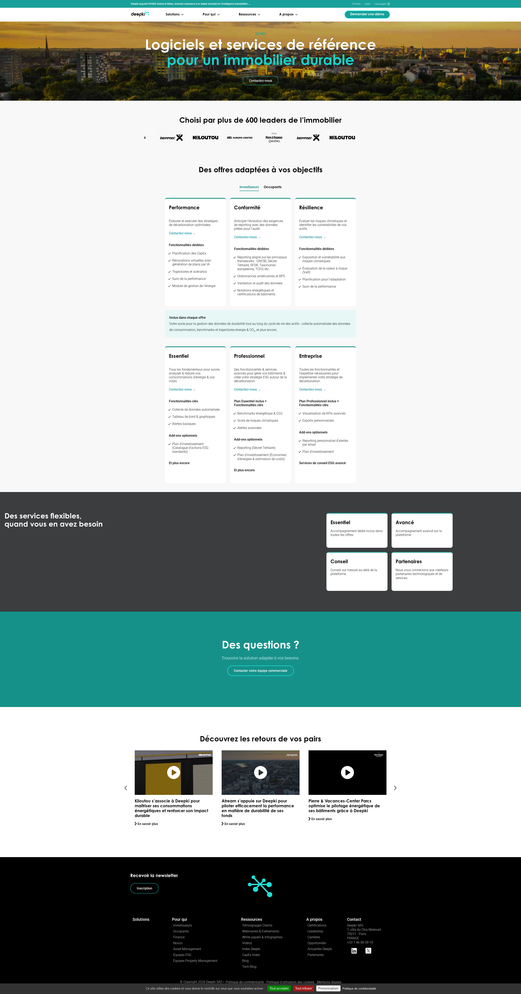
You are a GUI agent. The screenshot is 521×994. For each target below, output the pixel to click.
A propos (314, 919)
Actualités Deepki (320, 949)
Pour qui (179, 919)
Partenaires (316, 955)
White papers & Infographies (262, 937)
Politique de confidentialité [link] (359, 988)
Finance (179, 937)
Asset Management (187, 949)
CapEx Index (251, 955)
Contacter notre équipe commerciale (260, 670)
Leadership (315, 931)
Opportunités (317, 943)
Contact (356, 3)
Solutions (140, 919)
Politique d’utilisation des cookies (290, 982)
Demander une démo (367, 14)
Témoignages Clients (257, 925)
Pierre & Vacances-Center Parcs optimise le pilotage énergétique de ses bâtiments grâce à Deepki (257, 806)
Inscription (144, 888)
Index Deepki (251, 949)
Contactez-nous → (182, 233)
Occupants (181, 931)
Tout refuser (303, 988)
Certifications (317, 925)
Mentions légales (329, 982)
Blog (245, 961)
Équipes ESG (182, 955)
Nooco (178, 943)
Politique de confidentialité (245, 982)
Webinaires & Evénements (260, 931)
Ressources (251, 919)
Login (367, 3)
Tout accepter (279, 988)
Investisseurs (182, 925)
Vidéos (247, 943)
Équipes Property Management (195, 961)
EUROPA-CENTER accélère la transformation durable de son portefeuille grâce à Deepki (338, 806)
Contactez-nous (260, 81)
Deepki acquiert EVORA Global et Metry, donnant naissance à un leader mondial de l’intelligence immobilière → (191, 3)
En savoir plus (148, 824)
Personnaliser (328, 988)
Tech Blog (249, 967)
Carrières (314, 937)
